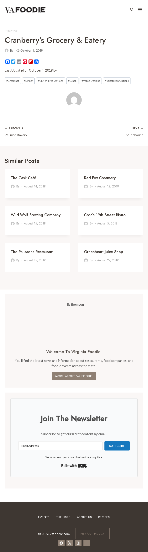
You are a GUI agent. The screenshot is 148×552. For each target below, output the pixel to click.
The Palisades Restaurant (32, 252)
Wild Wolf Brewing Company (36, 215)
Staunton (11, 31)
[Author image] (6, 50)
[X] (69, 543)
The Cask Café (23, 178)
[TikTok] (86, 543)
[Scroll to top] (138, 511)
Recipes (104, 517)
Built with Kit (74, 465)
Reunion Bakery (16, 132)
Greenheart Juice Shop (103, 252)
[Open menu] (139, 9)
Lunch (72, 80)
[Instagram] (78, 543)
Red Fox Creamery (100, 178)
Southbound (134, 132)
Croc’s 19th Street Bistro (105, 215)
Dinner (28, 80)
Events (44, 517)
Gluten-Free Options (50, 80)
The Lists (63, 517)
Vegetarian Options (117, 80)
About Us (84, 517)
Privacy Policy (93, 533)
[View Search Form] (132, 10)
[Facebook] (61, 543)
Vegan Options (91, 80)
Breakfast (12, 80)
